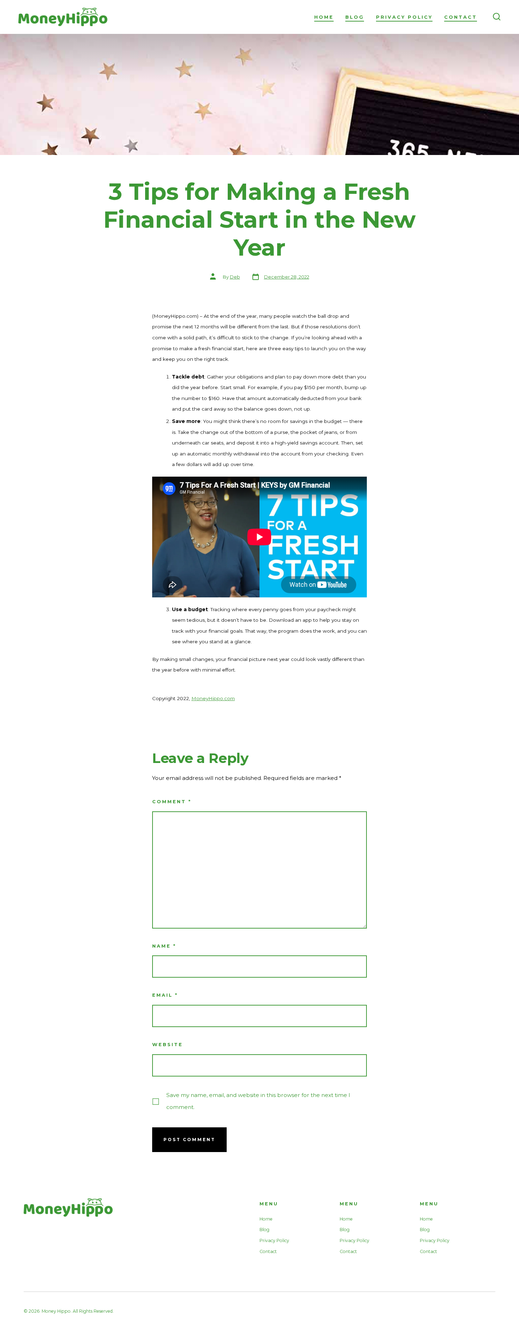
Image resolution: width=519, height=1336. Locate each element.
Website (167, 1044)
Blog (354, 17)
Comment (171, 801)
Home (324, 17)
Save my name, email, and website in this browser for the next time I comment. (258, 1101)
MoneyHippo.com (213, 698)
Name (164, 946)
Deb (235, 277)
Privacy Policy (404, 17)
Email (165, 995)
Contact (460, 17)
